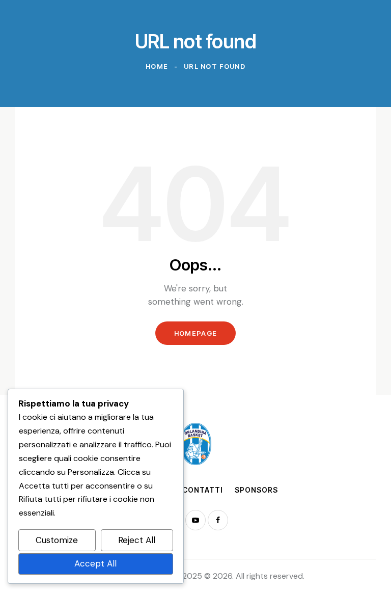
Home (157, 66)
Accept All (95, 563)
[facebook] (218, 520)
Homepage (195, 333)
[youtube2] (195, 520)
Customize (57, 540)
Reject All (136, 540)
